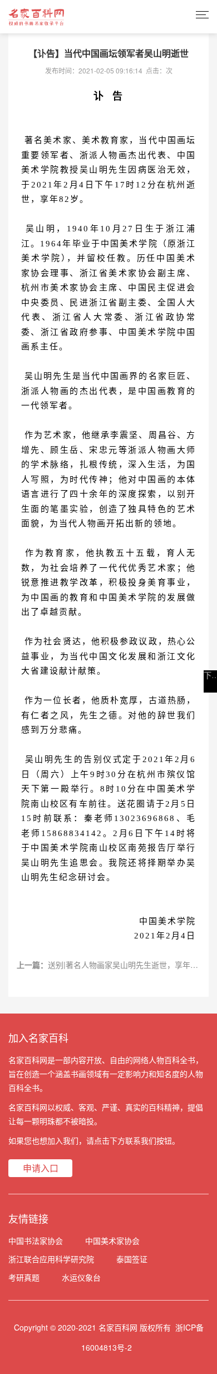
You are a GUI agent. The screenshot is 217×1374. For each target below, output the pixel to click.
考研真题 (24, 1277)
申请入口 (40, 1168)
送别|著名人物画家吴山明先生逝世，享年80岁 (127, 964)
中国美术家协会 (112, 1240)
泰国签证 (131, 1258)
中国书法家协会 (35, 1240)
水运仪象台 (81, 1277)
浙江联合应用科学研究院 (51, 1258)
